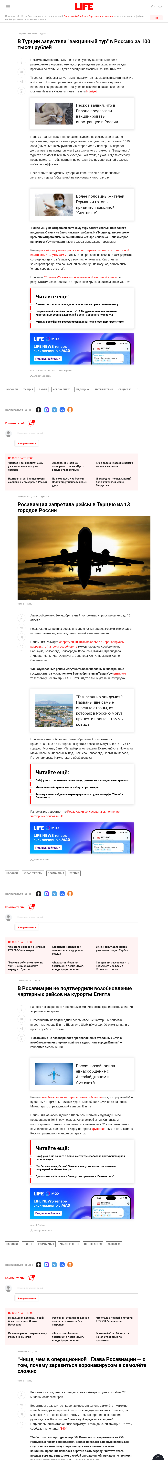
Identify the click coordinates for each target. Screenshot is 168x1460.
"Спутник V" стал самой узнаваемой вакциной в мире (80, 277)
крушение (98, 1129)
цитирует (119, 673)
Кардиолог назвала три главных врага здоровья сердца (67, 950)
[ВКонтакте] (62, 410)
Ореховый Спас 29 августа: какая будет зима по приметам (113, 1337)
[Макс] (46, 410)
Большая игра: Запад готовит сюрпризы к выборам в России (27, 480)
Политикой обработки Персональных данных (88, 16)
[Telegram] (54, 410)
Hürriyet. (92, 91)
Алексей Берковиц (42, 376)
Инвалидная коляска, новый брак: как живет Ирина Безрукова (113, 482)
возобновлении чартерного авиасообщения (72, 1097)
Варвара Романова (42, 1230)
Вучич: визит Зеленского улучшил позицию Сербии (112, 948)
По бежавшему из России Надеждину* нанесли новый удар (69, 482)
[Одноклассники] (70, 410)
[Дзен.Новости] (38, 410)
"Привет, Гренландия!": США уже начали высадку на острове (25, 466)
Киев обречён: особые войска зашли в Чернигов (114, 464)
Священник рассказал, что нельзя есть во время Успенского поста (112, 966)
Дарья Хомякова (41, 859)
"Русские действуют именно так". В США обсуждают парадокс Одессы (25, 966)
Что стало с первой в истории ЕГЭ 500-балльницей (26, 948)
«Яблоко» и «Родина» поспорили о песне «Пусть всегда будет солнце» (68, 466)
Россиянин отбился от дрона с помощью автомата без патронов (70, 1321)
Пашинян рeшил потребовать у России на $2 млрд (27, 1335)
